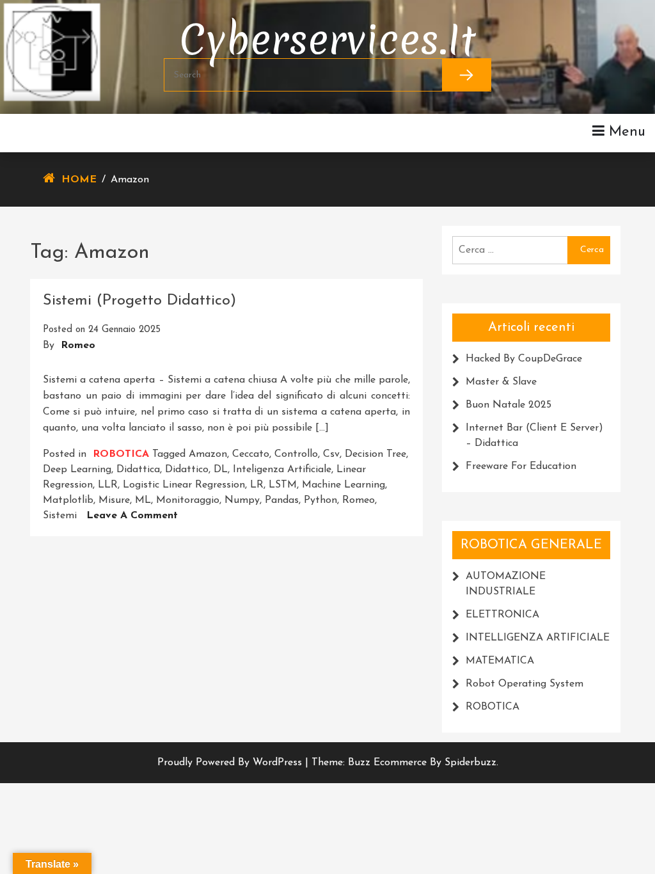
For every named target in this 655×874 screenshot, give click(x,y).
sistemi (60, 516)
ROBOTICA (121, 454)
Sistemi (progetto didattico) (139, 300)
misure (114, 500)
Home (79, 180)
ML (143, 500)
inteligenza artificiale (282, 470)
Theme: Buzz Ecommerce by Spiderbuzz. (405, 763)
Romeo (78, 345)
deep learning (77, 470)
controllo (296, 454)
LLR (108, 485)
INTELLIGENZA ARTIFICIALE (538, 638)
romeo (358, 500)
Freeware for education (521, 466)
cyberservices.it (327, 30)
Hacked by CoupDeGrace (524, 359)
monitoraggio (187, 500)
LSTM (283, 485)
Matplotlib (68, 500)
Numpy (242, 500)
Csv (331, 454)
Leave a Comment (132, 516)
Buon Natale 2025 (508, 405)
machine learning (343, 485)
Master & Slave (501, 382)
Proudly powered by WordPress (231, 763)
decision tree (375, 454)
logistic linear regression (184, 485)
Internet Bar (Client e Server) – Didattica (534, 436)
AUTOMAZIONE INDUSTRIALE (506, 584)
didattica (138, 470)
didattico (187, 470)
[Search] (466, 75)
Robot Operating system (524, 684)
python (320, 500)
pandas (282, 500)
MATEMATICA (500, 661)
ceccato (250, 454)
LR (257, 485)
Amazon (208, 454)
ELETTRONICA (502, 615)
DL (221, 470)
